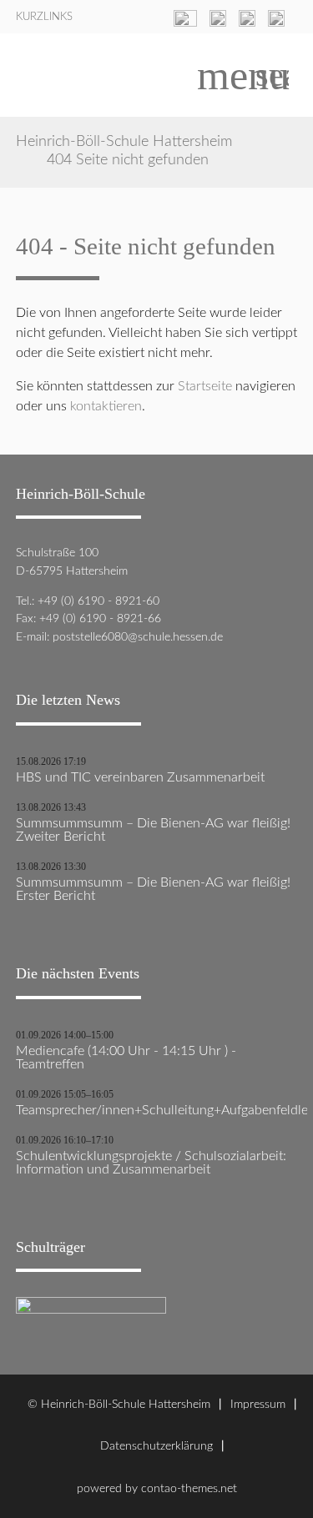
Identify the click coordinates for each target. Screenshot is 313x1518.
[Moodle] (185, 16)
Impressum (257, 1404)
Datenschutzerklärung (156, 1446)
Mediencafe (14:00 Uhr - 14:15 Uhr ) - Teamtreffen (126, 1057)
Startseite (205, 386)
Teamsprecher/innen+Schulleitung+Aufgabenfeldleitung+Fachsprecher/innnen (157, 1110)
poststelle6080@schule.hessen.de (138, 637)
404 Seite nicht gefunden (128, 160)
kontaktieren (106, 406)
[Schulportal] (247, 17)
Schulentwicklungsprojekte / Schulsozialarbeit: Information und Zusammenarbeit (151, 1162)
